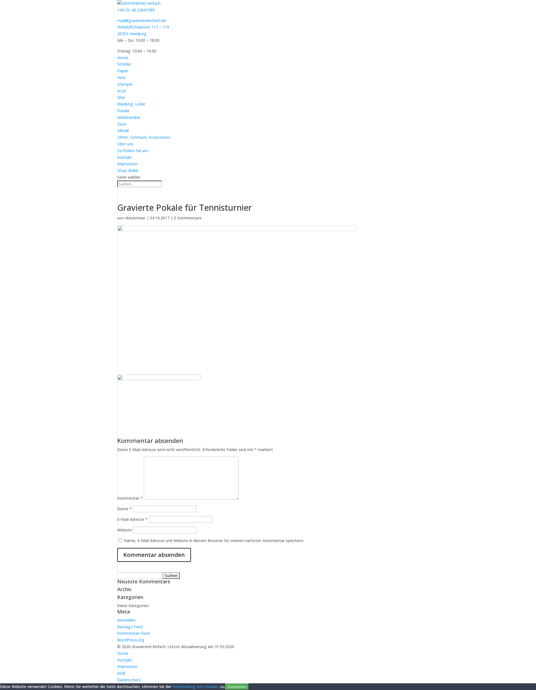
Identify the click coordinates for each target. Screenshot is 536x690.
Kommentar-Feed (133, 633)
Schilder (124, 64)
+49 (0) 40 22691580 (136, 10)
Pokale (123, 110)
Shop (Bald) (127, 170)
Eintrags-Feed (130, 626)
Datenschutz (129, 679)
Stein (121, 124)
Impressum (127, 163)
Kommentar (130, 498)
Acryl (121, 91)
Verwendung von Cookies (196, 686)
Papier (123, 70)
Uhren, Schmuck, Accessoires (143, 137)
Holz (121, 77)
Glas (121, 97)
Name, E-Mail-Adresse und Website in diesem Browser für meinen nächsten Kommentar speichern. (214, 540)
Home (122, 57)
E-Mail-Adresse (132, 519)
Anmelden (126, 620)
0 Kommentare (188, 218)
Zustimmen (237, 686)
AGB (121, 673)
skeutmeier (135, 218)
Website (124, 530)
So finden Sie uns (133, 150)
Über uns (125, 144)
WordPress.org (130, 640)
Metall (123, 130)
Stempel (124, 84)
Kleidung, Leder (131, 104)
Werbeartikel (128, 117)
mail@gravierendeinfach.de (141, 20)
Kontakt (124, 157)
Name (124, 508)
